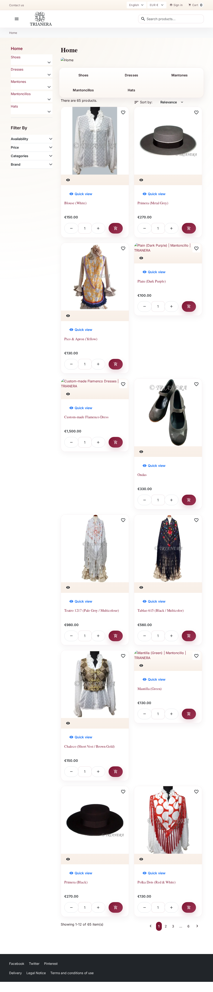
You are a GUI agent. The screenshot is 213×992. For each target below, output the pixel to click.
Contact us (16, 5)
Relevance (172, 102)
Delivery (15, 973)
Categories (19, 156)
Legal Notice (36, 973)
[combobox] (171, 19)
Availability (19, 139)
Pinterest (51, 964)
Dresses (17, 69)
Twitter (34, 964)
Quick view (80, 194)
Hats (14, 106)
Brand (15, 164)
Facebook (16, 964)
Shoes (15, 57)
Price (15, 147)
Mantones (18, 82)
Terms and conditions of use (72, 973)
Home (17, 48)
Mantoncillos (21, 94)
